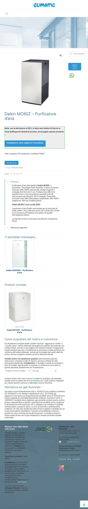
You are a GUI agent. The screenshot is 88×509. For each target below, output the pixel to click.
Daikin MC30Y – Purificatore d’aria (19, 331)
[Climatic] (44, 5)
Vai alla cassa (11, 163)
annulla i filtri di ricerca (74, 66)
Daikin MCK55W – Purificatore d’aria (19, 271)
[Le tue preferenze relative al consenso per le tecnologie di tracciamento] (84, 505)
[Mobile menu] (7, 14)
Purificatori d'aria (17, 167)
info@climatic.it (73, 442)
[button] (60, 55)
